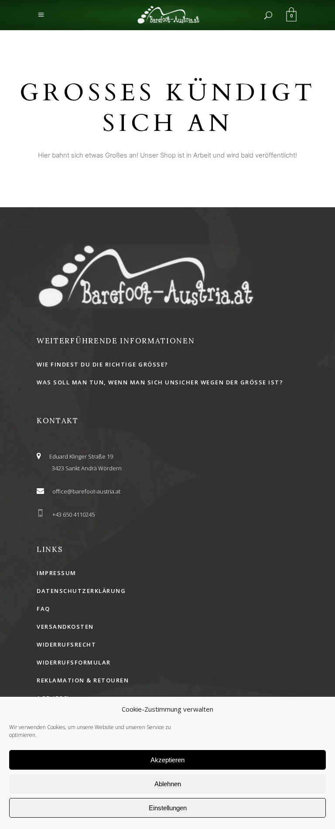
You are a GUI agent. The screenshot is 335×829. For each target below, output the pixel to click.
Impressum (56, 573)
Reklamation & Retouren (83, 680)
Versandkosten (65, 626)
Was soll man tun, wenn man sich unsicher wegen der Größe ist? (160, 382)
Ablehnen (167, 784)
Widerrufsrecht (66, 644)
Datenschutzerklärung (81, 591)
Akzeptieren (167, 760)
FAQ (43, 609)
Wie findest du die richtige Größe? (102, 364)
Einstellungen (168, 808)
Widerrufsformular (74, 662)
